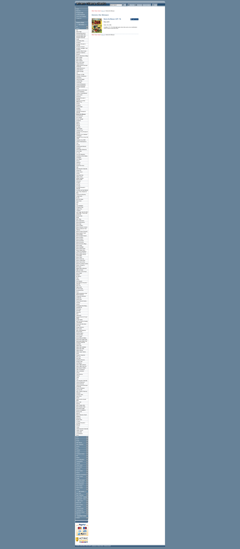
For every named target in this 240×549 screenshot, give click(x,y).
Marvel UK (78, 502)
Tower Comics (79, 487)
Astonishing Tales (80, 40)
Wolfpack (78, 416)
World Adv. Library (80, 512)
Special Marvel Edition (81, 338)
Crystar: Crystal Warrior (81, 93)
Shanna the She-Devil (81, 324)
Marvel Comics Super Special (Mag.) (81, 233)
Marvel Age (78, 223)
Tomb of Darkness (80, 382)
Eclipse (78, 457)
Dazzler (78, 103)
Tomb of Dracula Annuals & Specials (82, 386)
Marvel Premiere (80, 240)
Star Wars (78, 358)
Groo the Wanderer (80, 154)
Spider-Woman (79, 350)
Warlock (78, 403)
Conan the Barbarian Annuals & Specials (81, 86)
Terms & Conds (107, 545)
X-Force (78, 425)
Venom (77, 397)
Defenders (78, 109)
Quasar (78, 304)
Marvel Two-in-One (80, 262)
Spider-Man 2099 (80, 348)
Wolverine (78, 418)
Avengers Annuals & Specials (80, 44)
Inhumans (78, 181)
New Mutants (79, 281)
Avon (77, 448)
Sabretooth (78, 315)
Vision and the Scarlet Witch (81, 400)
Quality (77, 478)
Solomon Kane (79, 334)
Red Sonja (78, 309)
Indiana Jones (79, 176)
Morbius (78, 274)
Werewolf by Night (80, 408)
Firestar (78, 144)
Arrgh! (77, 39)
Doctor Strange (79, 119)
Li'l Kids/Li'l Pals (79, 207)
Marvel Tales (79, 257)
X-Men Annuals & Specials (82, 428)
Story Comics (79, 485)
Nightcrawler (79, 287)
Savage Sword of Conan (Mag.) (81, 317)
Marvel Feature (79, 239)
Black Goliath (79, 57)
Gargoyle (78, 148)
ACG (77, 437)
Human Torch (79, 172)
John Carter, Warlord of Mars (81, 192)
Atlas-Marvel (79, 442)
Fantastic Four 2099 (80, 140)
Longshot (78, 210)
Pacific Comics (79, 476)
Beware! (78, 54)
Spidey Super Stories (81, 351)
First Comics (79, 467)
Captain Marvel (79, 69)
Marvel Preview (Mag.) (81, 243)
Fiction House (79, 465)
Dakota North (79, 94)
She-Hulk (78, 325)
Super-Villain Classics (81, 364)
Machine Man (79, 215)
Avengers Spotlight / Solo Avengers (82, 49)
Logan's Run (79, 208)
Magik (77, 217)
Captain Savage (79, 71)
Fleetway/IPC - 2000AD (81, 497)
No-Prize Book (79, 288)
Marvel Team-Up (80, 258)
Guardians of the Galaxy (81, 156)
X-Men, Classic (79, 430)
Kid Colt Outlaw (79, 199)
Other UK (78, 514)
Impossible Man (79, 175)
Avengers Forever (80, 46)
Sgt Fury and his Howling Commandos (82, 322)
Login (155, 5)
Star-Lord (78, 356)
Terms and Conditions (81, 16)
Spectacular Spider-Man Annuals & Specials (81, 342)
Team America (79, 374)
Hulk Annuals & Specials (81, 168)
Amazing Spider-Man (81, 34)
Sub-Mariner (79, 363)
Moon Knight (79, 273)
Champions (78, 77)
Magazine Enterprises (81, 474)
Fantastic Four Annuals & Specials (82, 132)
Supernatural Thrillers (81, 367)
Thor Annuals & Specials (81, 380)
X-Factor (78, 421)
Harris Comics (79, 470)
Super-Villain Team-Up (81, 366)
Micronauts (78, 266)
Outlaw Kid (78, 297)
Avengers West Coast (81, 51)
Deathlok (78, 108)
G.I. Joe (78, 152)
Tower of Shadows (80, 388)
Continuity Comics (80, 453)
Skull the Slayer (79, 333)
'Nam (77, 278)
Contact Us (78, 18)
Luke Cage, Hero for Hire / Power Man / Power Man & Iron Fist (82, 213)
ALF (77, 30)
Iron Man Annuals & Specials (80, 188)
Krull (77, 202)
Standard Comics (80, 482)
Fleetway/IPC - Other (81, 499)
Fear (77, 143)
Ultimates (78, 393)
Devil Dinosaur (79, 115)
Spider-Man (78, 345)
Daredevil (78, 96)
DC (77, 26)
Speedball (78, 343)
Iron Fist (78, 184)
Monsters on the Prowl (81, 271)
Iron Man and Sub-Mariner (82, 190)
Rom (77, 313)
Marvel (77, 28)
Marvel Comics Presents (81, 231)
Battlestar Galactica (80, 52)
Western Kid (79, 411)
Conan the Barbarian (81, 84)
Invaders (78, 182)
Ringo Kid (78, 312)
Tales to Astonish (80, 371)
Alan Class (78, 493)
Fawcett (78, 463)
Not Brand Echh (79, 290)
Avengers (78, 42)
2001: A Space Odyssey (81, 391)
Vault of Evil (78, 396)
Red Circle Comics (80, 480)
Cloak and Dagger (80, 79)
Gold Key (78, 468)
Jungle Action (79, 196)
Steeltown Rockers (80, 359)
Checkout (139, 5)
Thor (77, 379)
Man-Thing (78, 219)
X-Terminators (79, 433)
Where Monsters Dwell (81, 414)
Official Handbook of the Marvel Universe (81, 294)
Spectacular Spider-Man (81, 339)
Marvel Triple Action (80, 260)
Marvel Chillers (79, 225)
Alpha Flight (78, 31)
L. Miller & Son (79, 500)
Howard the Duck (80, 165)
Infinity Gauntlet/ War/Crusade (80, 179)
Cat (77, 73)
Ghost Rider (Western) (81, 149)
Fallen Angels (79, 128)
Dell (77, 455)
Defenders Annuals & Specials (81, 112)
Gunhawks (78, 157)
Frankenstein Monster (81, 146)
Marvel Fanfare (79, 237)
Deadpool (78, 105)
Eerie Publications (80, 459)
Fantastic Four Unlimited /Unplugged (81, 135)
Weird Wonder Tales (80, 406)
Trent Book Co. (79, 510)
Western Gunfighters (81, 410)
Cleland (78, 517)
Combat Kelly (79, 81)
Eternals (78, 125)
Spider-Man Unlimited (81, 347)
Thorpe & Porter (80, 508)
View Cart (132, 5)
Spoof (77, 353)
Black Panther (79, 60)
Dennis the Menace (81, 114)
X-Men (77, 427)
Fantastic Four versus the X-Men (82, 138)
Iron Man (78, 185)
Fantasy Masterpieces (81, 141)
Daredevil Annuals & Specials (80, 98)
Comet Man (78, 82)
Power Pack (79, 299)
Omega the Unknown (81, 296)
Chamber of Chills (80, 74)
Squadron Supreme (80, 355)
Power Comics (79, 504)
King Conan (78, 200)
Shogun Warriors (80, 327)
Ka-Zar (77, 197)
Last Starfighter (79, 205)
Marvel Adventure (80, 220)
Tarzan (77, 372)
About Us (78, 10)
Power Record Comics (81, 301)
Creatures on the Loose (81, 90)
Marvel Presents (80, 242)
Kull (77, 204)
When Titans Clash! (96, 10)
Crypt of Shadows (80, 91)
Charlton (78, 450)
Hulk (77, 167)
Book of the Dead (80, 62)
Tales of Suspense (80, 369)
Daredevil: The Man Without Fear (80, 101)
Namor (77, 279)
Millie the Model (79, 270)
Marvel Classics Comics (81, 227)
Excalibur (78, 127)
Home (77, 8)
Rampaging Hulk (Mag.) (81, 305)
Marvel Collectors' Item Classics (81, 229)
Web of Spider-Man (80, 405)
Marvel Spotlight (79, 247)
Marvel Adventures (80, 222)
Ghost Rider (79, 151)
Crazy (77, 88)
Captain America (80, 63)
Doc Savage (79, 117)
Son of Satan (79, 336)
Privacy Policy (100, 545)
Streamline (78, 506)
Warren (78, 489)
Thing (77, 377)
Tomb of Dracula (80, 383)
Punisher (78, 302)
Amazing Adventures (81, 33)
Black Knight (79, 59)
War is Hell (78, 402)
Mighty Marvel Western (81, 268)
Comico (78, 452)
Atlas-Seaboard (79, 444)
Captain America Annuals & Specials (81, 66)
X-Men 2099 (79, 432)
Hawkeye (78, 162)
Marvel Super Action (80, 248)
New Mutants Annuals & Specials (81, 283)
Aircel (77, 438)
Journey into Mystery (81, 194)
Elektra (77, 122)
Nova (77, 291)
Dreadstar (78, 120)
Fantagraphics (79, 461)
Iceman (78, 173)
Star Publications (80, 484)
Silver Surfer (79, 328)
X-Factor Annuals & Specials (80, 423)
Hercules (78, 164)
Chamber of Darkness (81, 76)
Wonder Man (79, 419)
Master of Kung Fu (80, 265)
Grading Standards (80, 14)
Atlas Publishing (79, 495)
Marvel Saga (79, 245)
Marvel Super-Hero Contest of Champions (81, 251)
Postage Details (79, 12)
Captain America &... (80, 68)
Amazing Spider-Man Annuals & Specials (81, 37)
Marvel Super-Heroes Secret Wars (81, 255)
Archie (77, 440)
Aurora (77, 446)
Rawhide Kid (79, 307)
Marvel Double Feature (81, 235)
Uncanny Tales (79, 394)
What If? (78, 413)
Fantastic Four (79, 130)
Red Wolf (78, 310)
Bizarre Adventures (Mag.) (82, 55)
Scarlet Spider (79, 319)
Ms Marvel (78, 276)
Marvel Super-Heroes (81, 252)
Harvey (78, 160)
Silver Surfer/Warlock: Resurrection (81, 331)
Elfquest (78, 123)
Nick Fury (78, 285)
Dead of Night (79, 106)
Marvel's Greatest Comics (82, 263)
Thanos (78, 375)
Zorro (77, 435)
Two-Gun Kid (79, 389)
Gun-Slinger (79, 159)
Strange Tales (79, 361)
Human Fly (78, 170)
